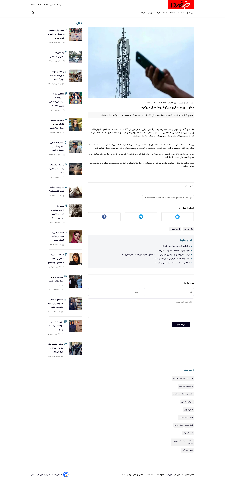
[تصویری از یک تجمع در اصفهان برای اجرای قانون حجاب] (75, 34)
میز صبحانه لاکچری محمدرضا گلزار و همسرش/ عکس (57, 146)
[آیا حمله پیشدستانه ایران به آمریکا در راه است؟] (75, 169)
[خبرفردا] (181, 4)
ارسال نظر (181, 324)
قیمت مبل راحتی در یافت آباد (183, 378)
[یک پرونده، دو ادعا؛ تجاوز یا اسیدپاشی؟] (75, 191)
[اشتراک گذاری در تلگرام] (141, 216)
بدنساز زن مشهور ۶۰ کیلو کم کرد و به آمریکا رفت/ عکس (56, 124)
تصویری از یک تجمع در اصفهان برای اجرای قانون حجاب (56, 34)
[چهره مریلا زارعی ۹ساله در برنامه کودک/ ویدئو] (75, 236)
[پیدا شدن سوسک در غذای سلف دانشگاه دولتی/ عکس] (75, 76)
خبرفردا (168, 474)
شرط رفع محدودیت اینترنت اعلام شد (174, 250)
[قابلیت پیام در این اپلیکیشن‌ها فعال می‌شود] (141, 62)
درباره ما (142, 12)
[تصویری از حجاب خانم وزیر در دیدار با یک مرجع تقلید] (75, 303)
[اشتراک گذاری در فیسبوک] (104, 216)
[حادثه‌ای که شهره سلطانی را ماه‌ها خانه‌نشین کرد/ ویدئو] (75, 259)
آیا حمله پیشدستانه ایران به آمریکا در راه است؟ (56, 168)
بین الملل (190, 12)
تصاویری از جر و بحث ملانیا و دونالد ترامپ (56, 281)
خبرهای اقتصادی (187, 402)
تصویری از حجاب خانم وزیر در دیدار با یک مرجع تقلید (55, 303)
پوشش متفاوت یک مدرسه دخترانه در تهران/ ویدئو (55, 348)
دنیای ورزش (178, 425)
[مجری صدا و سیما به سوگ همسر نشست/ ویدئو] (75, 326)
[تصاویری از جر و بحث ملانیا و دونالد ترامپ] (75, 281)
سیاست (181, 12)
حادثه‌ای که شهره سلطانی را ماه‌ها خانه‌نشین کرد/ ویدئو (56, 258)
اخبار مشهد (189, 425)
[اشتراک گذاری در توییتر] (177, 216)
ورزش (150, 12)
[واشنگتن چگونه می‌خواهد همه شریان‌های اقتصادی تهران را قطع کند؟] (75, 98)
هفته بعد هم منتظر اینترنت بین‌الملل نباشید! (171, 258)
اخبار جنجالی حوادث (186, 417)
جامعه (165, 12)
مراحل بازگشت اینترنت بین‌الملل (176, 246)
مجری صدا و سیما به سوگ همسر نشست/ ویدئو (55, 325)
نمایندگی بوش (188, 433)
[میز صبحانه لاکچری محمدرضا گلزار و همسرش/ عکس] (75, 146)
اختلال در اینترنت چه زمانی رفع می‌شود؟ (172, 262)
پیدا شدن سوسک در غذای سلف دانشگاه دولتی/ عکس (56, 75)
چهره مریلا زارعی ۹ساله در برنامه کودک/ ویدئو (57, 236)
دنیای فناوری (188, 409)
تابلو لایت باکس (187, 450)
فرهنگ (157, 12)
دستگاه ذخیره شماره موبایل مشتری (183, 442)
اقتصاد (173, 12)
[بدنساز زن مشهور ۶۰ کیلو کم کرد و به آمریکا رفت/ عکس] (75, 124)
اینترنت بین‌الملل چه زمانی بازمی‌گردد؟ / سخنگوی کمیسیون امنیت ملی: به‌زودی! (156, 254)
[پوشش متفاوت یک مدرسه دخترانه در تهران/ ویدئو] (75, 348)
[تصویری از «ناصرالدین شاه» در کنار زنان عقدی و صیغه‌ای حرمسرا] (75, 210)
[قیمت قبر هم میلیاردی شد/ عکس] (75, 57)
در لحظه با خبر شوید (186, 386)
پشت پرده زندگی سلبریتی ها (183, 394)
